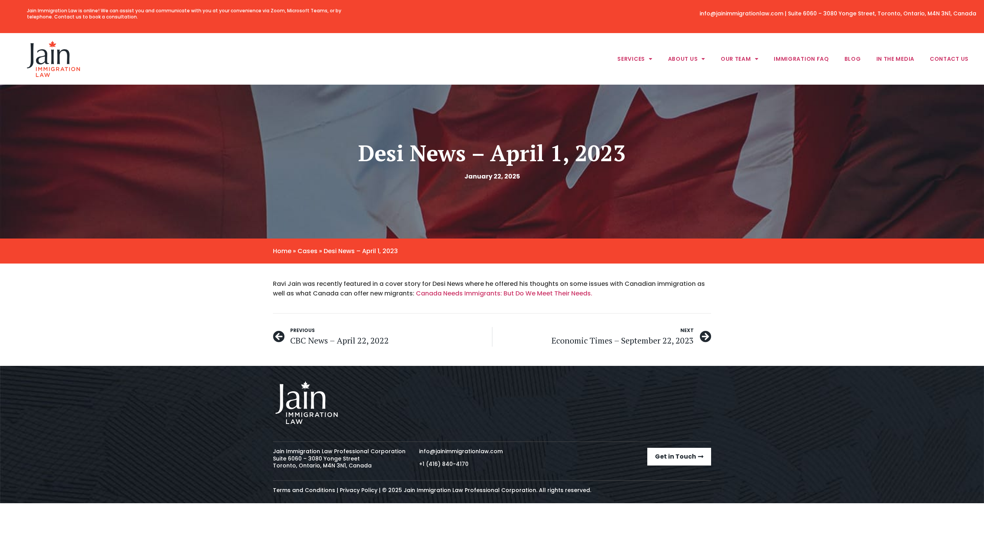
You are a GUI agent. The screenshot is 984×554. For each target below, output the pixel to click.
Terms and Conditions (304, 490)
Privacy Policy (358, 490)
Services (631, 59)
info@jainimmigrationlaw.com (741, 13)
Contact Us (949, 59)
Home (282, 251)
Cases (307, 251)
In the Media (895, 59)
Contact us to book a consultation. (96, 16)
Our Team (736, 59)
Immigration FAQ (801, 59)
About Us (683, 59)
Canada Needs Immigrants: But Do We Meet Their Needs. (505, 293)
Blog (852, 59)
